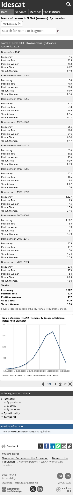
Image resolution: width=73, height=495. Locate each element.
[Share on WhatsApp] (58, 446)
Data (4, 12)
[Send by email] (63, 446)
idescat (13, 4)
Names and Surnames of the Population (25, 458)
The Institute (52, 12)
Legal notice (9, 474)
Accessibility (9, 478)
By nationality (12, 413)
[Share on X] (40, 446)
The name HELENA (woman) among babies (26, 431)
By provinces (13, 402)
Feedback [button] (12, 446)
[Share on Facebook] (46, 446)
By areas (11, 405)
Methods (35, 12)
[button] (69, 446)
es (68, 476)
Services (20, 12)
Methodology (10, 23)
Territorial (9, 398)
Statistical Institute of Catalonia (20, 483)
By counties (13, 409)
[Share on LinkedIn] (52, 446)
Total (4, 285)
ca (60, 476)
